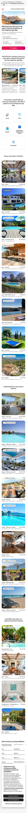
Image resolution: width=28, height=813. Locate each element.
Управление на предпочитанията (13, 803)
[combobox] (13, 38)
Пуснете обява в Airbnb (17, 9)
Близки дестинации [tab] (7, 744)
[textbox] (7, 44)
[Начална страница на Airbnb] (3, 9)
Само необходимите (13, 800)
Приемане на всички (13, 796)
